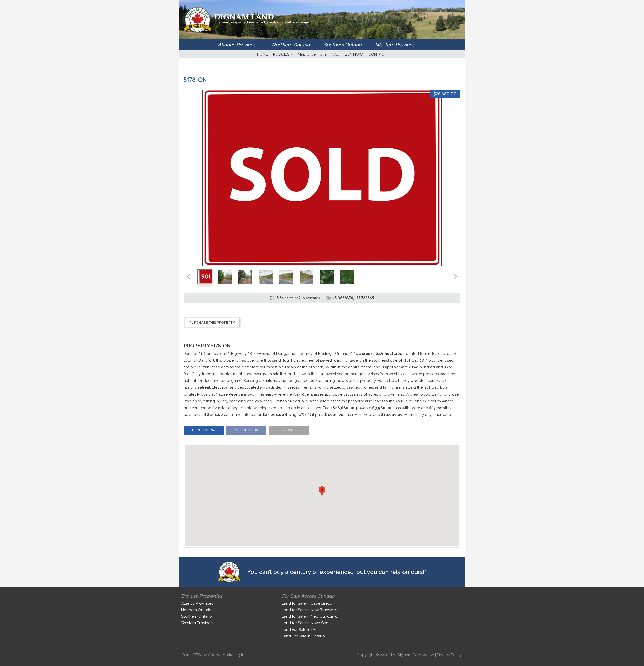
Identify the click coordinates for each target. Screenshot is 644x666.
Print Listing (203, 430)
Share (289, 430)
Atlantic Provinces (238, 44)
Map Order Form (312, 54)
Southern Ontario (342, 44)
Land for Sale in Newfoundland (310, 616)
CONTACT (377, 54)
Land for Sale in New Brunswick (310, 610)
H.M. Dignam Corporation (411, 655)
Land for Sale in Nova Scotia (307, 623)
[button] (322, 491)
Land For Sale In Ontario (303, 636)
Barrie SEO (191, 655)
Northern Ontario (291, 44)
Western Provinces (396, 44)
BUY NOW (354, 54)
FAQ (336, 54)
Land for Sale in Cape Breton (308, 603)
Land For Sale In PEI (299, 629)
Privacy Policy (449, 655)
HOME (262, 54)
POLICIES (283, 54)
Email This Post (246, 430)
